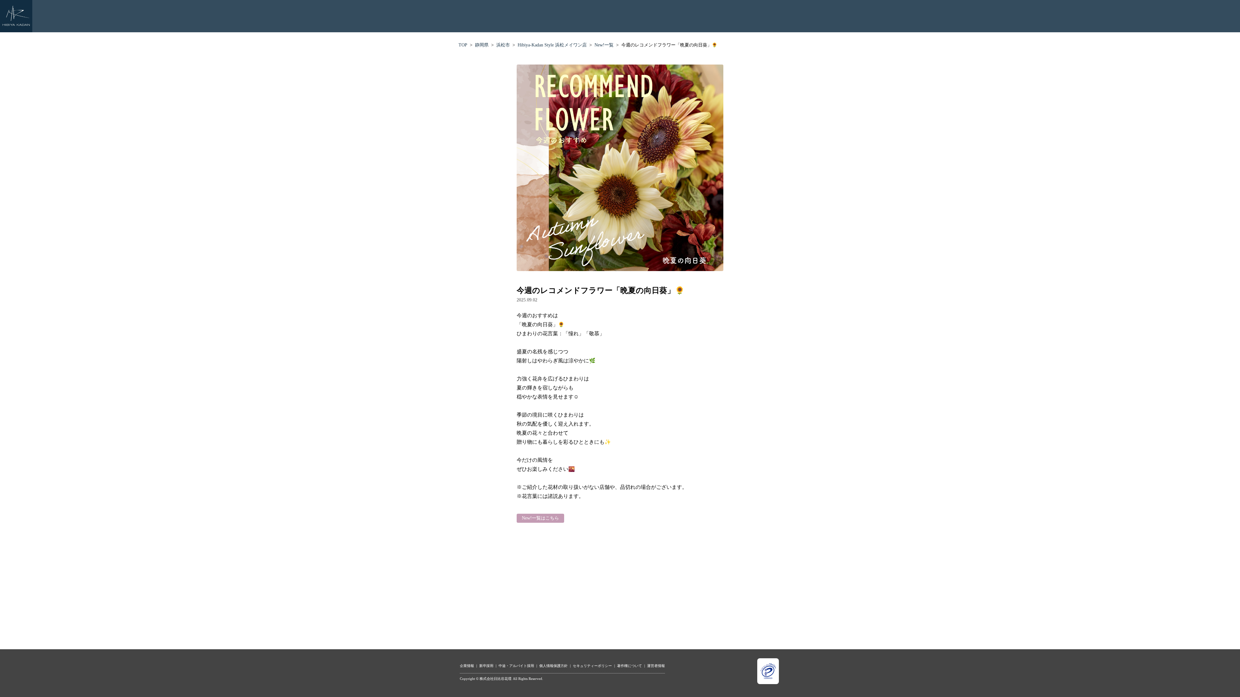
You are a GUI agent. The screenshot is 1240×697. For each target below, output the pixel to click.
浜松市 (503, 45)
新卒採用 (486, 666)
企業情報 (467, 666)
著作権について (629, 666)
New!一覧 (604, 45)
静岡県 (482, 45)
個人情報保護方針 (553, 666)
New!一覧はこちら (540, 518)
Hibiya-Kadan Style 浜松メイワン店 (552, 45)
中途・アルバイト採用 (516, 666)
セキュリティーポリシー (592, 666)
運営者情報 (656, 666)
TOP (463, 45)
